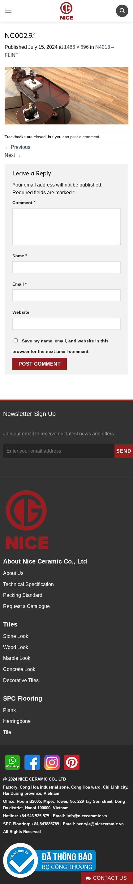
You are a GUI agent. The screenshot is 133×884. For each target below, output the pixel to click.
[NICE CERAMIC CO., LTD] (66, 11)
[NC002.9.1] (66, 95)
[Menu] (8, 10)
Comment (23, 202)
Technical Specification (28, 584)
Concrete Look (19, 669)
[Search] (122, 11)
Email (19, 284)
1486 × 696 (76, 47)
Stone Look (15, 636)
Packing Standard (22, 595)
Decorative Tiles (21, 680)
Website (20, 312)
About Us (13, 573)
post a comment (84, 137)
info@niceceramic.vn (86, 816)
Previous (17, 147)
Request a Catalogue (26, 606)
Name (19, 255)
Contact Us (110, 878)
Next (13, 155)
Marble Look (16, 658)
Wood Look (15, 647)
